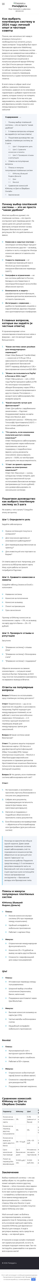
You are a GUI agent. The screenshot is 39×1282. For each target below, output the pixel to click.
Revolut (16, 182)
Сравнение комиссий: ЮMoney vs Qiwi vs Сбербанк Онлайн (17, 188)
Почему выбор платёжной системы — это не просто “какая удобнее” (19, 125)
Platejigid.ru (19, 6)
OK (33, 1279)
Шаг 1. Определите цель (22, 146)
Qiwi (14, 179)
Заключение (13, 195)
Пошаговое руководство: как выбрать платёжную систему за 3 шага (19, 140)
